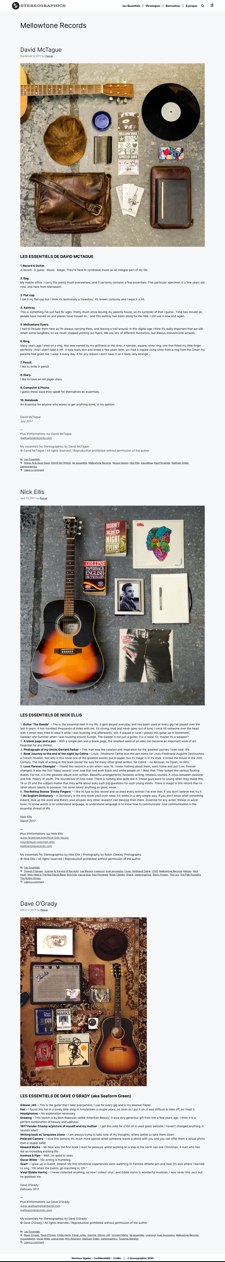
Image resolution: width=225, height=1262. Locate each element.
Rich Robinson (73, 1238)
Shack (129, 874)
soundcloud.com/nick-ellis (37, 842)
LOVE (155, 871)
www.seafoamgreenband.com (40, 1206)
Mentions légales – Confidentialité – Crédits (96, 1258)
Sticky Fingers (160, 874)
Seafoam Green (180, 462)
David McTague (41, 49)
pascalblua (147, 462)
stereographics (28, 466)
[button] (202, 5)
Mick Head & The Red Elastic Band (47, 874)
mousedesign (27, 1238)
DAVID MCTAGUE (61, 462)
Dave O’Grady (38, 903)
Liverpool (99, 871)
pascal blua (84, 874)
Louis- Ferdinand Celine (137, 871)
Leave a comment (34, 470)
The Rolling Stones (30, 878)
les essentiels (79, 462)
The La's (174, 874)
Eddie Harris (64, 1235)
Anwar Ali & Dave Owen (37, 462)
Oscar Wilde (43, 1238)
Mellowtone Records (99, 462)
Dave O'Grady (48, 1235)
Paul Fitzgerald (162, 462)
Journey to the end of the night (61, 871)
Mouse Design (120, 462)
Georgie (91, 1235)
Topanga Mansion (129, 1238)
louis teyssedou (114, 871)
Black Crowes (31, 1235)
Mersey (187, 871)
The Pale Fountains (190, 874)
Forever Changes (33, 871)
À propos (191, 6)
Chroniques (153, 6)
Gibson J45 (104, 1235)
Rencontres (173, 6)
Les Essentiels (131, 6)
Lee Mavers (86, 871)
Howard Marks (120, 1235)
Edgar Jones (79, 1235)
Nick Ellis (135, 462)
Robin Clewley (117, 874)
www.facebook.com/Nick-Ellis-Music (44, 837)
